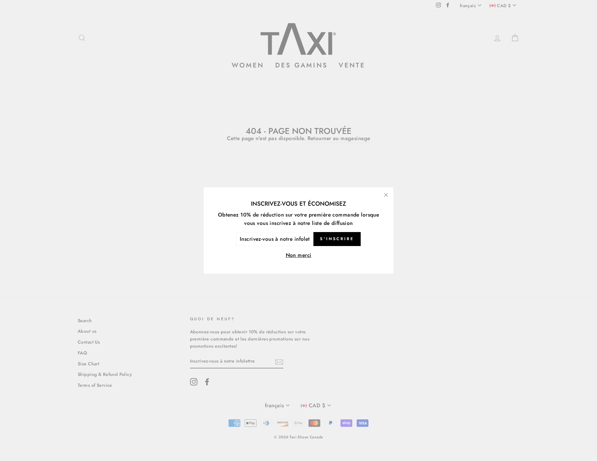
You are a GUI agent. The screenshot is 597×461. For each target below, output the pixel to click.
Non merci (299, 255)
